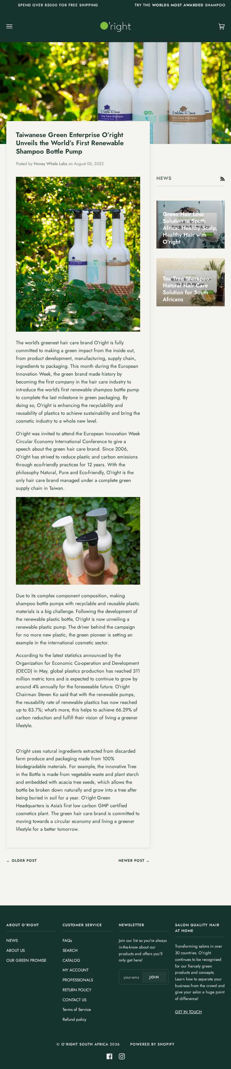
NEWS (12, 940)
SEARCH (70, 950)
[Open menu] (15, 26)
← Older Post (21, 860)
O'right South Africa (84, 1044)
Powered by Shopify (152, 1044)
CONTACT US (74, 1000)
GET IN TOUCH (188, 1012)
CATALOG (71, 960)
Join (154, 977)
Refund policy (74, 1019)
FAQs (67, 940)
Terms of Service (77, 1009)
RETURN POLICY (77, 990)
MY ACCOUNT (75, 970)
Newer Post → (134, 860)
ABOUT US (15, 950)
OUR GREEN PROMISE (26, 960)
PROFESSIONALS (78, 980)
